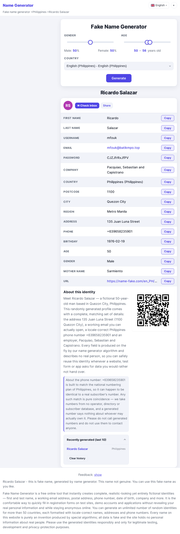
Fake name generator (16, 12)
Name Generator (18, 5)
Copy (167, 118)
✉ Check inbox (87, 105)
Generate (119, 78)
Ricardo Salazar (59, 12)
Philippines (39, 12)
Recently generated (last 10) (86, 439)
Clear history (77, 458)
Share (107, 105)
